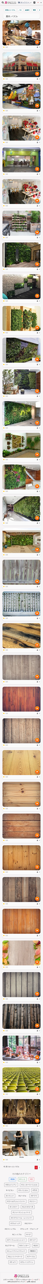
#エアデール (10, 1245)
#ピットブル (17, 1234)
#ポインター (24, 1245)
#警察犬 (33, 1251)
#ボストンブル (10, 1229)
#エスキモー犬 (27, 1207)
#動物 (12, 1179)
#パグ (28, 1234)
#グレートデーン (27, 1262)
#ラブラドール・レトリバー (21, 1218)
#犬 (31, 1179)
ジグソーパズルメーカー (24, 1279)
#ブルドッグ (15, 1223)
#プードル (31, 1256)
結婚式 (27, 10)
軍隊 (34, 10)
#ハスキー (13, 1207)
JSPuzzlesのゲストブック (16, 1281)
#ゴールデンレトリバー (16, 1201)
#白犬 (36, 1245)
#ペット (22, 1179)
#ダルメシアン (11, 1185)
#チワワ (34, 1196)
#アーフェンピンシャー (16, 1240)
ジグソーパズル (8, 1279)
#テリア (33, 1240)
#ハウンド (10, 1196)
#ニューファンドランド (16, 1251)
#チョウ (13, 1262)
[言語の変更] (39, 2)
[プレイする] (37, 42)
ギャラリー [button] (25, 2)
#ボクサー (28, 1223)
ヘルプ (36, 1279)
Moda (21, 1157)
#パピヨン (10, 1190)
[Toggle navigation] (2, 2)
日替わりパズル (10, 10)
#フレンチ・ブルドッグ (29, 1229)
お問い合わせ (31, 1281)
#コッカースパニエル (29, 1185)
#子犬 (35, 1190)
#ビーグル (22, 1196)
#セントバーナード (15, 1256)
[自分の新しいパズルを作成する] (34, 2)
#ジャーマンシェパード (21, 1212)
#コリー (33, 1201)
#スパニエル (23, 1190)
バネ (20, 10)
